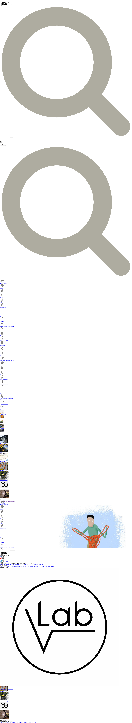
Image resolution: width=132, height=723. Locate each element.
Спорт (1, 278)
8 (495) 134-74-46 (15, 566)
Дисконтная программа (4, 0)
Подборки (2, 409)
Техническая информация (4, 434)
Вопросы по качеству (32, 722)
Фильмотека (41, 564)
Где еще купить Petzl (43, 566)
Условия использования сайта (5, 563)
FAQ (22, 722)
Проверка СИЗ (22, 564)
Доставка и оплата (12, 0)
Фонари (1, 399)
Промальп (2, 346)
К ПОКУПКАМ (3, 145)
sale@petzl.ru (9, 566)
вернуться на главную (4, 505)
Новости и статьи (9, 564)
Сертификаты (31, 564)
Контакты (24, 0)
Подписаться (13, 550)
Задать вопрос (2, 564)
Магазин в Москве (19, 0)
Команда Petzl (26, 722)
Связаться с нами (19, 722)
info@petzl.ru (3, 566)
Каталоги (26, 564)
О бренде (53, 566)
